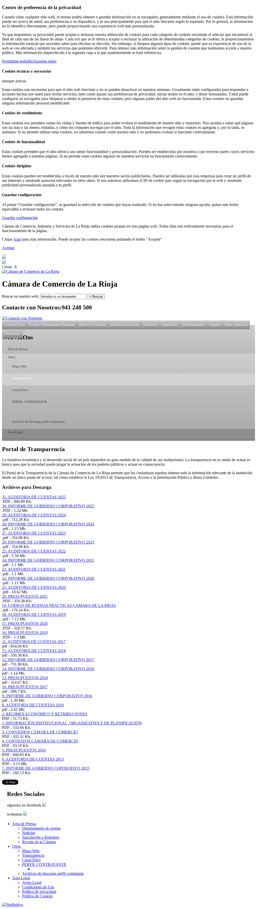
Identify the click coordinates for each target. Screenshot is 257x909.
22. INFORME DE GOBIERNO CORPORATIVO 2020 (48, 578)
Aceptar (8, 248)
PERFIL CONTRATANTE (29, 402)
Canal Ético (20, 390)
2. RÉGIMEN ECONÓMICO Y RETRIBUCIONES (44, 714)
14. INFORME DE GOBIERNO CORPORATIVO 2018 (48, 669)
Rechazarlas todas (42, 61)
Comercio (150, 325)
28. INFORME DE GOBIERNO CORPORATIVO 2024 (48, 524)
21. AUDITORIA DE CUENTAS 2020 (34, 587)
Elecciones (12, 334)
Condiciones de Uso (38, 887)
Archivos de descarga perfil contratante (38, 421)
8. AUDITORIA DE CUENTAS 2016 (33, 705)
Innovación (169, 325)
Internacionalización (124, 325)
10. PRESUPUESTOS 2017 (25, 687)
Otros (11, 357)
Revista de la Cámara (39, 842)
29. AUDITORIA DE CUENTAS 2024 (34, 515)
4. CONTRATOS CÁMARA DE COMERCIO (40, 741)
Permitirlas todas (15, 61)
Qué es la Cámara (92, 325)
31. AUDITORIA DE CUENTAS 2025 (34, 497)
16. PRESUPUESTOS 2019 (25, 632)
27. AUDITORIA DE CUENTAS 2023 (34, 533)
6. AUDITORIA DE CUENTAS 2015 (33, 759)
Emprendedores (193, 325)
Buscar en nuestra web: (20, 296)
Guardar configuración (20, 218)
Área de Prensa (18, 349)
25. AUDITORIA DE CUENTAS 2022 (34, 551)
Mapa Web (19, 366)
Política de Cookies (37, 896)
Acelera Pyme (14, 325)
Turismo (215, 325)
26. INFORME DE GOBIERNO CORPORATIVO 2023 (48, 542)
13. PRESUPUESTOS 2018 (25, 678)
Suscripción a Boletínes (40, 837)
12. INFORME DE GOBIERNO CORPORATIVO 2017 (48, 660)
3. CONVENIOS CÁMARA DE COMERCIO (40, 732)
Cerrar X (9, 267)
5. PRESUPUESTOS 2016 (24, 750)
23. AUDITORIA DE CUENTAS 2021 (34, 569)
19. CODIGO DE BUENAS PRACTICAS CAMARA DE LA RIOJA (59, 605)
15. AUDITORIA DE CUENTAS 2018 (34, 651)
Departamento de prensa (41, 828)
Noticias (28, 833)
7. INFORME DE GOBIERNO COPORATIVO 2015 (45, 768)
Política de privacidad (39, 891)
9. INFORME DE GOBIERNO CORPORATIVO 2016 (47, 696)
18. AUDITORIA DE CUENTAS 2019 (34, 614)
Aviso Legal (31, 882)
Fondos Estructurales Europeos (52, 325)
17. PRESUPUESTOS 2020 (25, 623)
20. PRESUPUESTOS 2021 (25, 596)
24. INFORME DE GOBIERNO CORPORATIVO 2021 (48, 560)
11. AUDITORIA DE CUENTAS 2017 (34, 641)
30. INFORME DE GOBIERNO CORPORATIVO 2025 (48, 506)
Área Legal (15, 432)
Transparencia (21, 378)
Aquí (17, 239)
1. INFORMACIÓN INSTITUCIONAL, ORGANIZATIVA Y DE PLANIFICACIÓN (72, 723)
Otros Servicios (236, 325)
